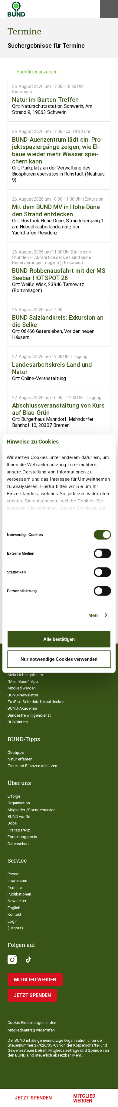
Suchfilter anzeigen (37, 72)
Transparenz (19, 830)
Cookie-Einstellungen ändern (32, 1022)
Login (13, 921)
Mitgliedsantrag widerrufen (31, 1030)
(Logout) (15, 928)
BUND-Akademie (22, 708)
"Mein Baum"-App (23, 681)
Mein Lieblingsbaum (25, 675)
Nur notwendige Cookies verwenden (59, 658)
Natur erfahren (20, 759)
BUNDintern (18, 722)
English (14, 907)
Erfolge (14, 796)
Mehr (93, 615)
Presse (13, 874)
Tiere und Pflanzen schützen (32, 765)
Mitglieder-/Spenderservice (31, 810)
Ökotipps (16, 752)
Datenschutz (19, 843)
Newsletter (17, 901)
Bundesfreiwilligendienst (29, 715)
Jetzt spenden (33, 1098)
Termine (15, 887)
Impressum (17, 880)
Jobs (12, 823)
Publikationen (19, 894)
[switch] (102, 553)
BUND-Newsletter (23, 695)
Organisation (19, 803)
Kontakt (14, 914)
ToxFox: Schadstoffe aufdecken (36, 701)
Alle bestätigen (59, 639)
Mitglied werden (84, 1098)
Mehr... (78, 1055)
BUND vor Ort (19, 816)
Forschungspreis (22, 836)
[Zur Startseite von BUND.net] (16, 9)
